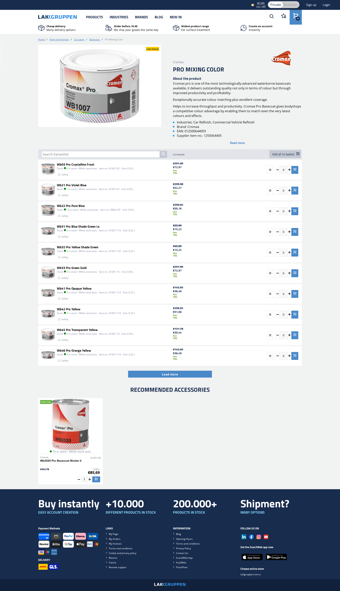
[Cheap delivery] (41, 27)
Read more (237, 142)
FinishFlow (181, 567)
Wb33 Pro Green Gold (72, 267)
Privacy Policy (183, 548)
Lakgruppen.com (249, 574)
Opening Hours (184, 539)
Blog (159, 17)
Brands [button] (141, 17)
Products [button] (94, 17)
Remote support (117, 567)
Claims (112, 562)
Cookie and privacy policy (122, 553)
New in (176, 17)
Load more (170, 374)
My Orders (114, 539)
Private (275, 4)
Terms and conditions (120, 548)
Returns (113, 558)
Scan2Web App (184, 558)
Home (41, 39)
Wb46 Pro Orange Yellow (74, 350)
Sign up (311, 4)
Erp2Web (181, 562)
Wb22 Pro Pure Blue (71, 205)
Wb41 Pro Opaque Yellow (74, 288)
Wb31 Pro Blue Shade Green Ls (78, 226)
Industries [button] (119, 17)
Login (326, 4)
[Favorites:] (283, 17)
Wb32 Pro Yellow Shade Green (77, 247)
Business (290, 4)
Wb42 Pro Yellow (68, 309)
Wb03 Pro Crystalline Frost (75, 164)
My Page (113, 534)
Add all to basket (283, 154)
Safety (64, 174)
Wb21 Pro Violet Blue (71, 185)
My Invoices (115, 543)
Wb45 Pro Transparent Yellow (77, 329)
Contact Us (182, 553)
